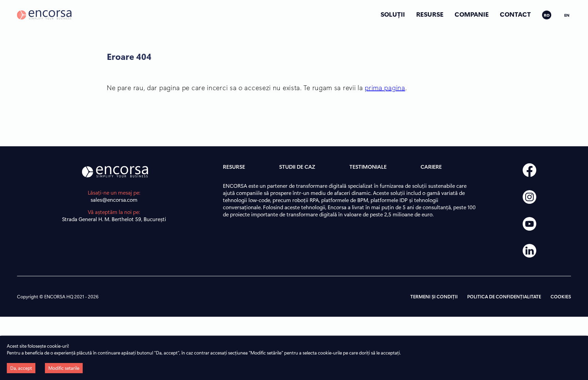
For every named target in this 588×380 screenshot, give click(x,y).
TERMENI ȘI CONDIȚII (434, 296)
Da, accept (21, 368)
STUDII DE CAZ (297, 166)
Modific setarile (63, 368)
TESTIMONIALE (368, 166)
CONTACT (515, 14)
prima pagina (385, 87)
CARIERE (431, 166)
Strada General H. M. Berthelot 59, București (114, 218)
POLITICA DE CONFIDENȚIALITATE (504, 296)
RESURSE (429, 14)
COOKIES (561, 296)
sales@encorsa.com (114, 199)
